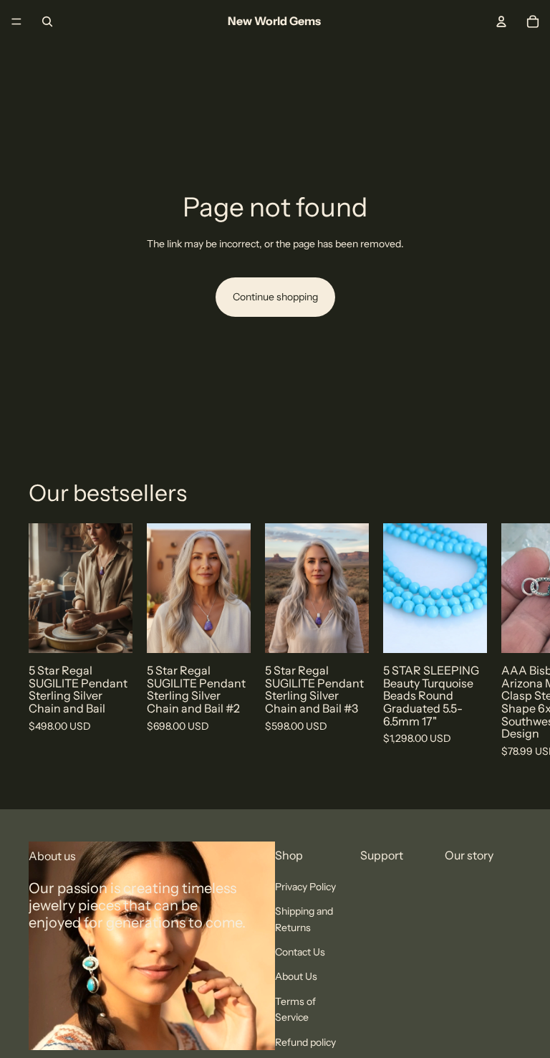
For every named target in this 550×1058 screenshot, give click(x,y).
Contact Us (300, 951)
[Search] (47, 21)
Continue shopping (275, 296)
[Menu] (16, 21)
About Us (296, 976)
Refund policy (305, 1041)
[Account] (501, 21)
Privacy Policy (305, 886)
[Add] (110, 631)
